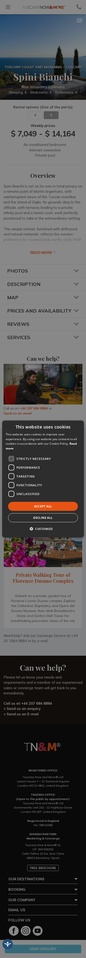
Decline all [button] (43, 518)
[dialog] (43, 479)
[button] (43, 529)
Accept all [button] (43, 506)
